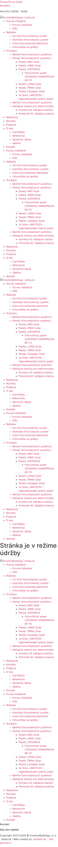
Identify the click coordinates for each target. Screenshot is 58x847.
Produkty (11, 50)
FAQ (14, 28)
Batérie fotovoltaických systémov (32, 54)
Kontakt (10, 146)
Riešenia (11, 32)
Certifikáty (18, 132)
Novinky (11, 120)
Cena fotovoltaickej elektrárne (30, 43)
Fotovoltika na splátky (25, 47)
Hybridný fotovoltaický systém (30, 39)
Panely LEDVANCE (29, 69)
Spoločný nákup (21, 139)
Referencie (18, 135)
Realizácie (12, 117)
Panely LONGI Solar (30, 84)
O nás (9, 128)
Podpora (11, 124)
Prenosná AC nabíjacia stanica (36, 113)
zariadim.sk (39, 839)
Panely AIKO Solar (29, 61)
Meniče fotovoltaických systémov (32, 102)
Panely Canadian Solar (32, 91)
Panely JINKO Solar (30, 65)
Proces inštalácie (16, 21)
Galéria (16, 143)
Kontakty (5, 5)
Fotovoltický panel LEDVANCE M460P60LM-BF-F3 (40, 76)
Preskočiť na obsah (11, 1)
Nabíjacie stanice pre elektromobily (33, 106)
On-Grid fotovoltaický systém (29, 35)
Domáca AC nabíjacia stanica (36, 109)
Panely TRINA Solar (30, 87)
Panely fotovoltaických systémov (31, 58)
